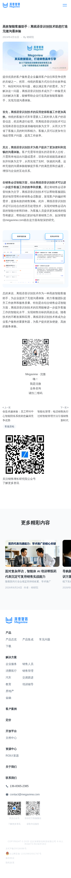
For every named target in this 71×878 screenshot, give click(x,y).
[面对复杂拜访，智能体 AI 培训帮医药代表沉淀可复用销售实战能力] (32, 555)
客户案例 (11, 708)
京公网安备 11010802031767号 (25, 854)
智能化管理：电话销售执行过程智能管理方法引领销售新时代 (52, 416)
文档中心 (11, 737)
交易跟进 (27, 677)
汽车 (8, 677)
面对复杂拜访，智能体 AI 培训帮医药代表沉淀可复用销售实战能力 (31, 574)
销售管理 (27, 670)
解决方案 (11, 657)
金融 (8, 697)
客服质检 (9, 426)
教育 (8, 684)
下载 (8, 646)
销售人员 (27, 664)
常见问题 (44, 639)
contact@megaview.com (25, 794)
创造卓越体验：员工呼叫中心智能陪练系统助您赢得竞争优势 (18, 416)
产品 (8, 632)
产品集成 (27, 639)
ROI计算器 (12, 755)
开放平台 (11, 731)
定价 (8, 719)
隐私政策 (10, 862)
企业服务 (11, 664)
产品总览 (11, 639)
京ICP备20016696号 (16, 848)
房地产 (10, 691)
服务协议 (10, 858)
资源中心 (11, 748)
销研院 (30, 37)
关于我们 (11, 766)
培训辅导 (27, 684)
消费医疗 (11, 670)
